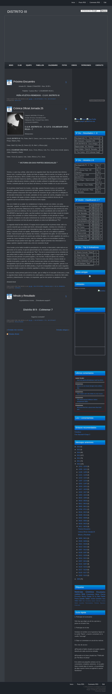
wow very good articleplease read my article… (90, 380)
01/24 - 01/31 (83, 567)
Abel (83, 600)
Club (20, 65)
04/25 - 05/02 (83, 521)
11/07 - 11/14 (83, 481)
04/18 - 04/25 (83, 523)
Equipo (29, 65)
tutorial (98, 688)
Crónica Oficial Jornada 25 (28, 108)
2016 (78, 447)
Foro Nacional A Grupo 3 (82, 434)
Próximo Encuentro (24, 81)
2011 (78, 461)
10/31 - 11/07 (83, 483)
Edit (105, 2)
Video (76, 600)
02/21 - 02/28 (83, 555)
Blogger (104, 691)
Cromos (103, 600)
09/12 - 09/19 (83, 503)
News (11, 65)
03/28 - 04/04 (83, 541)
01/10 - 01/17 (83, 572)
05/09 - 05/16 (83, 515)
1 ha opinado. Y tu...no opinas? (45, 99)
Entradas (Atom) (14, 334)
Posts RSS (82, 2)
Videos (74, 65)
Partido (103, 596)
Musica (84, 596)
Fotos (64, 65)
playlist (82, 121)
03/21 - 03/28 (83, 544)
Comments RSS (95, 2)
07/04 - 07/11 (83, 509)
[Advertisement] (44, 7)
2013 (78, 455)
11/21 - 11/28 (83, 475)
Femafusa (78, 432)
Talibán (87, 598)
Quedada (99, 598)
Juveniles (81, 603)
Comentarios (90, 594)
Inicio (73, 2)
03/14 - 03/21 (83, 547)
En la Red (96, 596)
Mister (97, 594)
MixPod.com (91, 121)
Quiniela (82, 598)
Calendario (53, 65)
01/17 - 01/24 (83, 570)
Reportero (102, 603)
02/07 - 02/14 (83, 561)
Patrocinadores (89, 603)
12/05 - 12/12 (83, 469)
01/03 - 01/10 (83, 575)
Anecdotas (88, 600)
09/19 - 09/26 (83, 501)
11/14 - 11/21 (83, 478)
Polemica (96, 603)
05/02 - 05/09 (83, 518)
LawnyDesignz (102, 689)
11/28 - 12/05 (83, 472)
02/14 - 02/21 (83, 558)
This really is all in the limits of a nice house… (90, 394)
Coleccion (98, 600)
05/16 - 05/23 (83, 512)
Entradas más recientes (15, 330)
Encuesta (78, 596)
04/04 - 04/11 (83, 538)
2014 (78, 452)
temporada (77, 605)
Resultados (19, 321)
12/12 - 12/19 (83, 466)
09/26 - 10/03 (83, 498)
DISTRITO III (17, 12)
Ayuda (93, 600)
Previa (77, 598)
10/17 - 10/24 (83, 489)
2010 (78, 464)
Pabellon (40, 65)
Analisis (93, 598)
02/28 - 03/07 (83, 552)
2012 (78, 458)
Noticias (18, 100)
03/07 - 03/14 (83, 549)
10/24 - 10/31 (83, 486)
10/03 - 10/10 (83, 495)
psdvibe (104, 688)
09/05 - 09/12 (83, 506)
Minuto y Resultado (24, 295)
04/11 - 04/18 (83, 526)
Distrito (76, 603)
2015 (78, 449)
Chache (102, 594)
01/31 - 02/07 (83, 564)
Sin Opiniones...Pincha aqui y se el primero (49, 286)
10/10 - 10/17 (83, 492)
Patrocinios (86, 65)
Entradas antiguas (62, 330)
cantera (77, 594)
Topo (103, 598)
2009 (78, 579)
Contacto (99, 65)
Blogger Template (91, 689)
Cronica (18, 287)
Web (83, 594)
